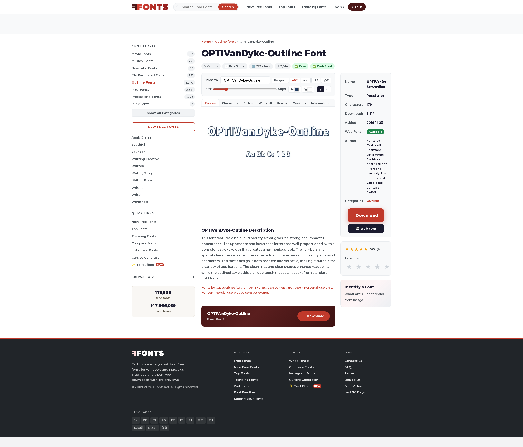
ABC (295, 80)
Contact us (353, 361)
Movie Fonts (141, 54)
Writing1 (138, 187)
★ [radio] (349, 266)
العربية (138, 428)
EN (136, 420)
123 (316, 80)
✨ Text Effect (147, 265)
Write (136, 195)
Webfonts (242, 386)
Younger (138, 152)
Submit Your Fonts (248, 399)
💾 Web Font (366, 228)
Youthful (138, 144)
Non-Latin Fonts (144, 68)
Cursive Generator (146, 257)
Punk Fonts (140, 104)
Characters (230, 103)
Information (320, 103)
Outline (373, 201)
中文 (200, 420)
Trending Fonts (314, 7)
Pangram (280, 80)
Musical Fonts (142, 61)
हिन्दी (164, 428)
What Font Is (299, 361)
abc (305, 80)
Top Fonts (286, 7)
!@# (326, 80)
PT (190, 420)
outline (279, 255)
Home (206, 42)
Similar (282, 103)
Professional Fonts (146, 97)
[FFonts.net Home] (150, 7)
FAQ (347, 367)
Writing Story (142, 173)
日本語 (152, 428)
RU (211, 420)
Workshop (140, 202)
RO (163, 420)
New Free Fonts (259, 7)
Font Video (353, 386)
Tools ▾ (338, 7)
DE (145, 420)
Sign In (357, 7)
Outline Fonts (144, 82)
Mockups (299, 103)
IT (181, 420)
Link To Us (352, 380)
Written (138, 166)
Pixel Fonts (140, 90)
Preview (211, 103)
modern (269, 261)
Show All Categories (163, 113)
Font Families (244, 392)
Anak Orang (141, 137)
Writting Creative (145, 159)
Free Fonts (242, 361)
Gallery (248, 103)
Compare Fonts (144, 243)
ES (154, 420)
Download (315, 316)
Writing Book (142, 180)
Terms (349, 373)
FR (173, 420)
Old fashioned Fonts (148, 75)
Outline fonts (225, 42)
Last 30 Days (354, 392)
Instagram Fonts (145, 250)
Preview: (212, 80)
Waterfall (265, 103)
